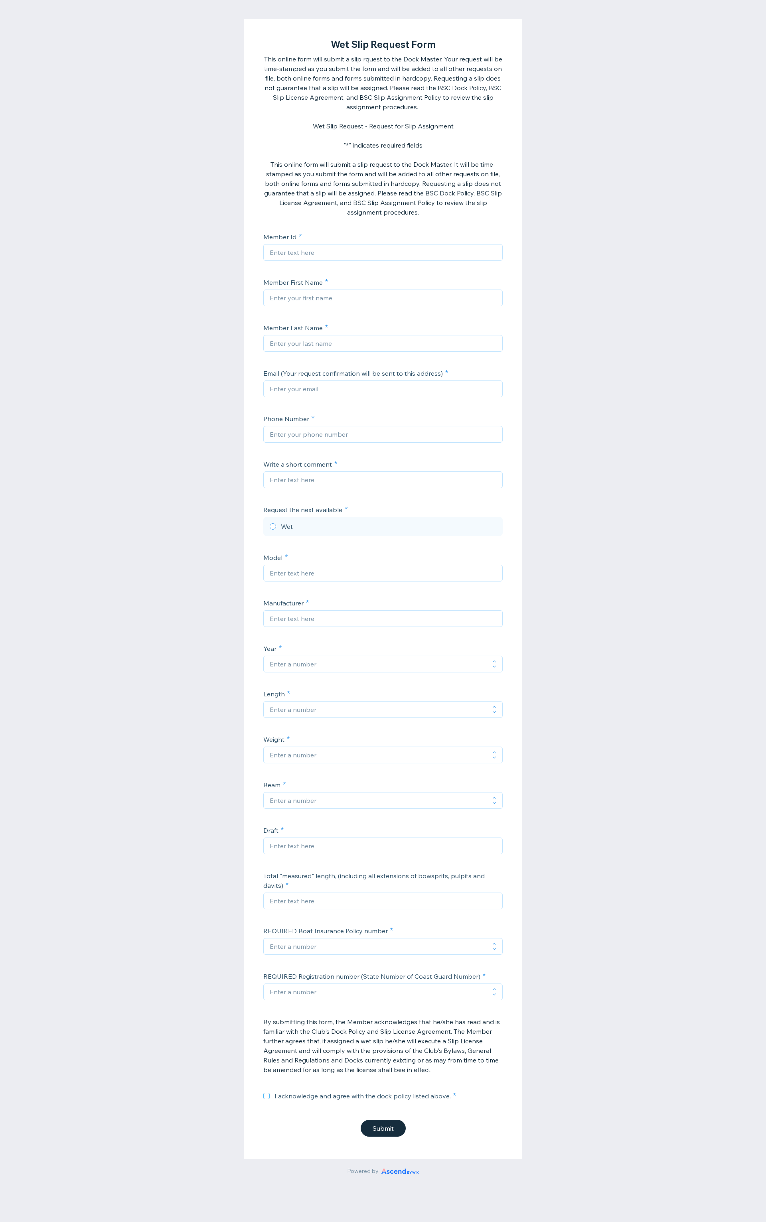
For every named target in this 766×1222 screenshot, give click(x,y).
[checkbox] (266, 1096)
